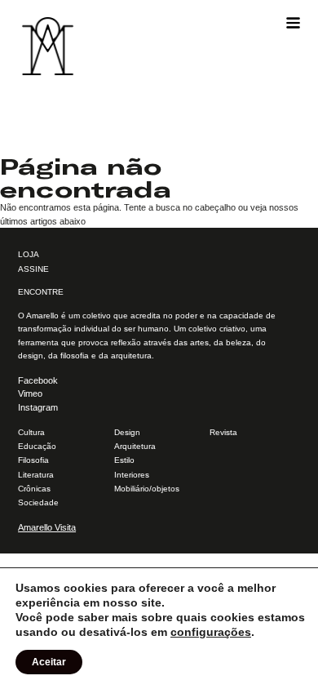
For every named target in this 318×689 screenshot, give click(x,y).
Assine (33, 268)
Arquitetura (135, 446)
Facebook (38, 380)
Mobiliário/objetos (146, 488)
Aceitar (49, 662)
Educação (37, 446)
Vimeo (30, 393)
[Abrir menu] (293, 23)
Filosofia (33, 460)
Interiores (131, 474)
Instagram (38, 407)
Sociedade (38, 502)
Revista (223, 432)
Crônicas (34, 488)
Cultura (31, 432)
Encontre (41, 291)
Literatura (36, 474)
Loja (28, 254)
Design (127, 432)
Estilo (124, 460)
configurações (210, 631)
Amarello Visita (47, 527)
